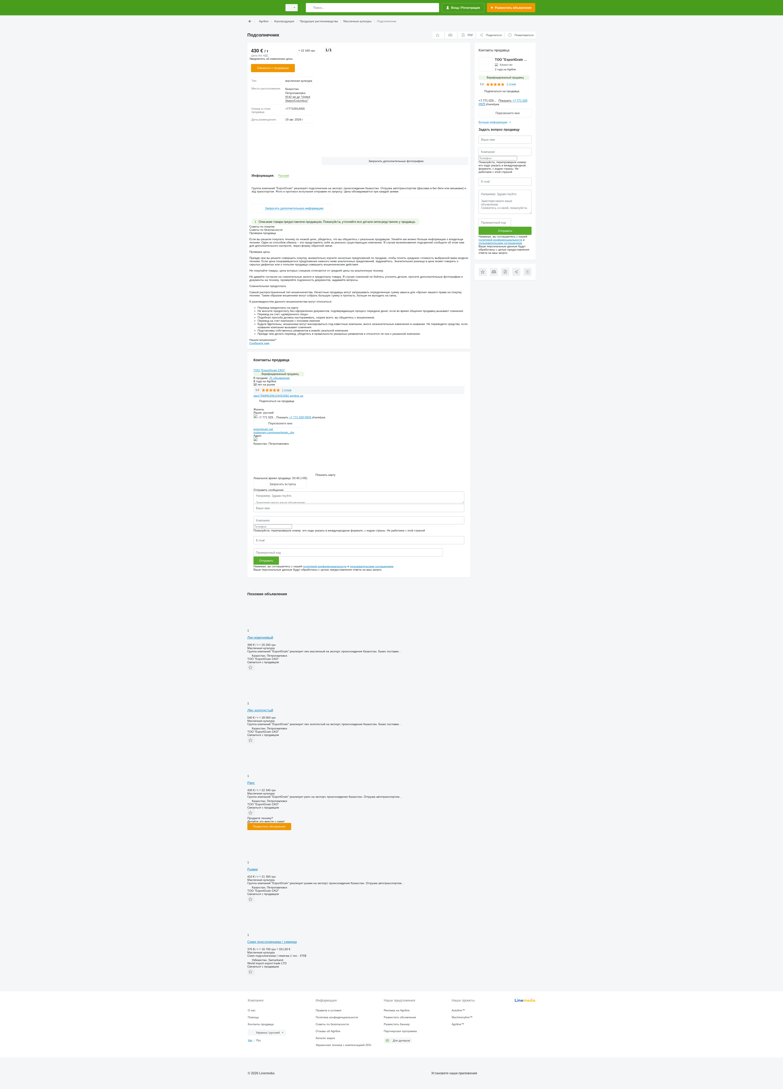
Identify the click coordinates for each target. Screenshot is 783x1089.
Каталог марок (325, 1038)
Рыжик (252, 869)
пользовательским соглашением (371, 566)
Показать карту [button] (325, 474)
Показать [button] (282, 417)
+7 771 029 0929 (300, 417)
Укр (250, 1040)
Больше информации (493, 122)
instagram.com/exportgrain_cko (273, 432)
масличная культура (298, 80)
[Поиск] (309, 7)
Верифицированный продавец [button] (280, 374)
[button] (438, 35)
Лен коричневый (260, 637)
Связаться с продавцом (273, 68)
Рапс (251, 783)
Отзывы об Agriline (328, 1031)
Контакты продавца (261, 1024)
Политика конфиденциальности (337, 1017)
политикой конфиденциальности (325, 566)
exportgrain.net (263, 429)
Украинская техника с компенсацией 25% (343, 1045)
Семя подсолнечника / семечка (272, 942)
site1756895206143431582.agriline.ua (278, 395)
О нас (251, 1010)
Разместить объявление (269, 826)
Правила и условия (328, 1010)
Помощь (253, 1017)
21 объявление (279, 378)
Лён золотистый (260, 710)
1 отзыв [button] (286, 390)
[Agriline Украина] (264, 7)
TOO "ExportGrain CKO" (269, 370)
